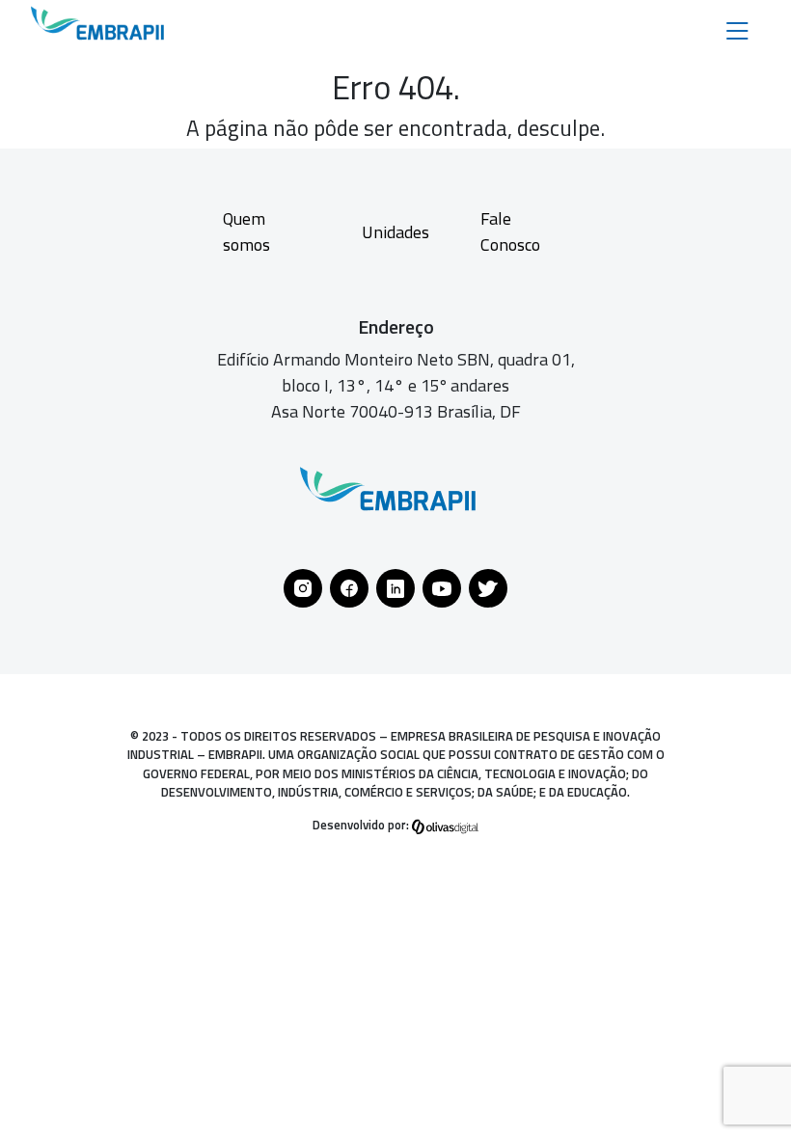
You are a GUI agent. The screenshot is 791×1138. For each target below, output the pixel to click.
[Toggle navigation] (737, 29)
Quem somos (246, 231)
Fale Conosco (510, 231)
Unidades (395, 232)
